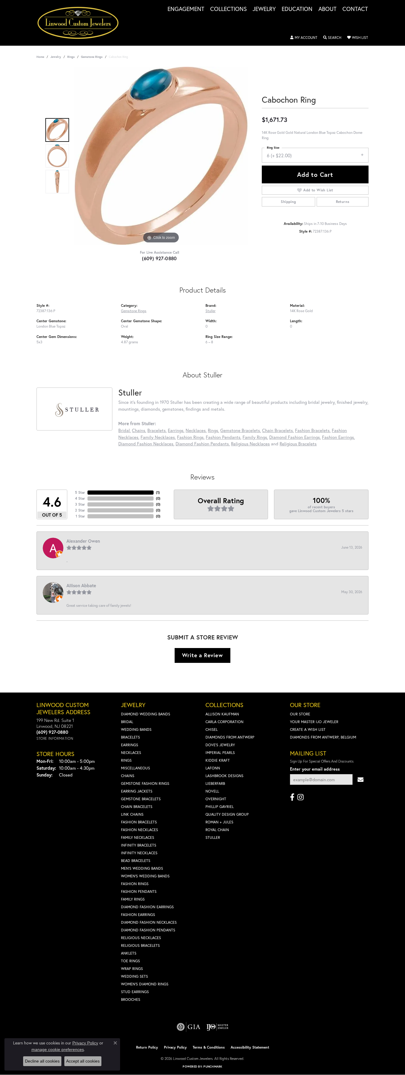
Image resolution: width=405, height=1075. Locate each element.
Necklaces (196, 430)
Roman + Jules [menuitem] (219, 822)
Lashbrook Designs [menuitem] (224, 775)
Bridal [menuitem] (127, 721)
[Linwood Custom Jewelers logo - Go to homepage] (81, 23)
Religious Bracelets (298, 444)
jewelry (55, 57)
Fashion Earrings (338, 437)
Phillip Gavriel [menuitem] (219, 806)
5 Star (80, 492)
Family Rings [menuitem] (133, 899)
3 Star (80, 504)
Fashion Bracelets (312, 430)
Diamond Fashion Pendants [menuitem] (148, 930)
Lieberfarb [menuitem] (215, 783)
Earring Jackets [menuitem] (136, 791)
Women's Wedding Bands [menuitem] (145, 876)
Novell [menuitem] (212, 791)
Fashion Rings (190, 437)
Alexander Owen (83, 541)
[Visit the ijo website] (217, 1027)
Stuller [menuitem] (212, 837)
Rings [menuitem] (126, 760)
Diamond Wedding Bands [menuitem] (145, 714)
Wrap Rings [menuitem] (132, 968)
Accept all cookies (83, 1061)
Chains (138, 430)
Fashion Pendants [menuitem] (139, 891)
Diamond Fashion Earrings (294, 437)
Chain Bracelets (277, 430)
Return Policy (147, 1047)
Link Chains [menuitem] (132, 814)
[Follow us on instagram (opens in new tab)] (300, 797)
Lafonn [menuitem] (212, 768)
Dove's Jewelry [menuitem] (220, 744)
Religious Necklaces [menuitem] (141, 937)
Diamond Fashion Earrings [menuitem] (147, 906)
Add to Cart (315, 174)
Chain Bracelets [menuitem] (136, 806)
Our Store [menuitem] (300, 714)
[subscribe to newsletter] (361, 779)
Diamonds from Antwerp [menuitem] (229, 737)
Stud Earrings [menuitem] (135, 991)
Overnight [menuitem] (215, 798)
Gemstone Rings (92, 57)
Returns (343, 201)
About (327, 9)
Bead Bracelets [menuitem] (135, 860)
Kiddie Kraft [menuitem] (217, 760)
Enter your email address (315, 769)
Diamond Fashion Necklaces (145, 444)
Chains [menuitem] (127, 775)
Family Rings (255, 437)
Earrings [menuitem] (129, 744)
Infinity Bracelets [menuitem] (138, 845)
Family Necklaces (158, 437)
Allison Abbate (81, 585)
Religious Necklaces (250, 444)
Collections (228, 9)
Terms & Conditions (209, 1047)
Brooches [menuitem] (130, 999)
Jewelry (264, 9)
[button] (303, 37)
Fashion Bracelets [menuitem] (139, 822)
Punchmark (212, 1066)
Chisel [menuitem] (211, 729)
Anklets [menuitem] (128, 953)
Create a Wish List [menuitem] (308, 729)
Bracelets (156, 430)
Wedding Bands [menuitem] (136, 729)
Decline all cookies (42, 1061)
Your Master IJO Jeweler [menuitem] (314, 721)
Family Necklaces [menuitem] (137, 837)
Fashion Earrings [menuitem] (138, 914)
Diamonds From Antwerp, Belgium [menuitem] (323, 737)
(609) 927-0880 (159, 258)
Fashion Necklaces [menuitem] (139, 829)
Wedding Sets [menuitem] (134, 976)
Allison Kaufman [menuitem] (222, 714)
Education (297, 9)
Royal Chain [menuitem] (217, 829)
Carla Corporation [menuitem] (224, 721)
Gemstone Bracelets (240, 430)
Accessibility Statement (250, 1047)
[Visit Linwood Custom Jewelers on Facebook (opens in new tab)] (292, 797)
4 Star (80, 498)
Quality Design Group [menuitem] (227, 814)
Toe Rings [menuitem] (130, 960)
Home (40, 57)
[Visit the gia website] (188, 1027)
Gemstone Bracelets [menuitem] (141, 798)
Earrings (176, 430)
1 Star (80, 516)
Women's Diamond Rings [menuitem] (144, 984)
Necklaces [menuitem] (131, 752)
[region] (161, 156)
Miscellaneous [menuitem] (135, 768)
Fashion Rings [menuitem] (135, 883)
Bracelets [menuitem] (130, 737)
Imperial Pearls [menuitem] (220, 752)
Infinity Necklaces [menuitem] (139, 852)
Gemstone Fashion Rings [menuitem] (145, 783)
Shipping (288, 201)
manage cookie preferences (57, 1049)
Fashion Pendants (223, 437)
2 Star (80, 510)
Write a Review (202, 655)
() (158, 492)
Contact (355, 9)
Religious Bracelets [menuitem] (140, 945)
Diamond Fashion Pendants (202, 444)
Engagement (186, 9)
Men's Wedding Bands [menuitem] (142, 868)
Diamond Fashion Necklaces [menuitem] (149, 922)
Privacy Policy (175, 1047)
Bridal (124, 430)
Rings (71, 57)
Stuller (210, 310)
